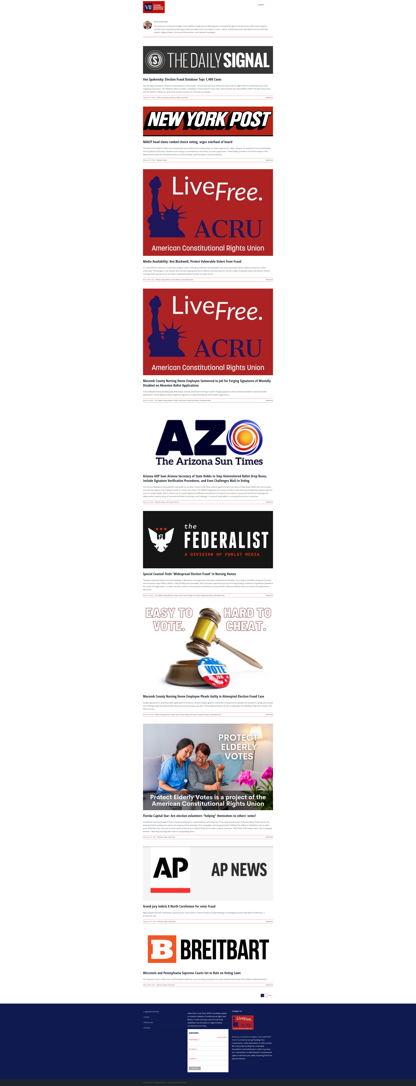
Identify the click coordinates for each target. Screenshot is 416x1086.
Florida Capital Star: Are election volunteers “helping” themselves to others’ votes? (199, 815)
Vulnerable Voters (187, 280)
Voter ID (176, 502)
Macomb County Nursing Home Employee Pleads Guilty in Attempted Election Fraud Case (203, 696)
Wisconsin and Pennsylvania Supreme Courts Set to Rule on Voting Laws (192, 972)
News (165, 160)
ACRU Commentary (163, 98)
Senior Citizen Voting (185, 595)
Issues (146, 1017)
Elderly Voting (160, 280)
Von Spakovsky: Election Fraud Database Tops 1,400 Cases (182, 79)
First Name (193, 1049)
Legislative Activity (151, 1011)
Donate (147, 1028)
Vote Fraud (184, 98)
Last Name (193, 1059)
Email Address (194, 1040)
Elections (173, 98)
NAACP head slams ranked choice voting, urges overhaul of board (187, 141)
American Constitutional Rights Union (247, 1037)
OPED (178, 98)
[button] (269, 4)
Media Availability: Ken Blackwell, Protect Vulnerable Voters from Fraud (192, 261)
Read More (269, 98)
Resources (148, 1022)
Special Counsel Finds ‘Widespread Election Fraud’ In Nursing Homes (189, 573)
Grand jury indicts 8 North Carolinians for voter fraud (179, 906)
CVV (156, 400)
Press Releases (176, 280)
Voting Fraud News (192, 400)
